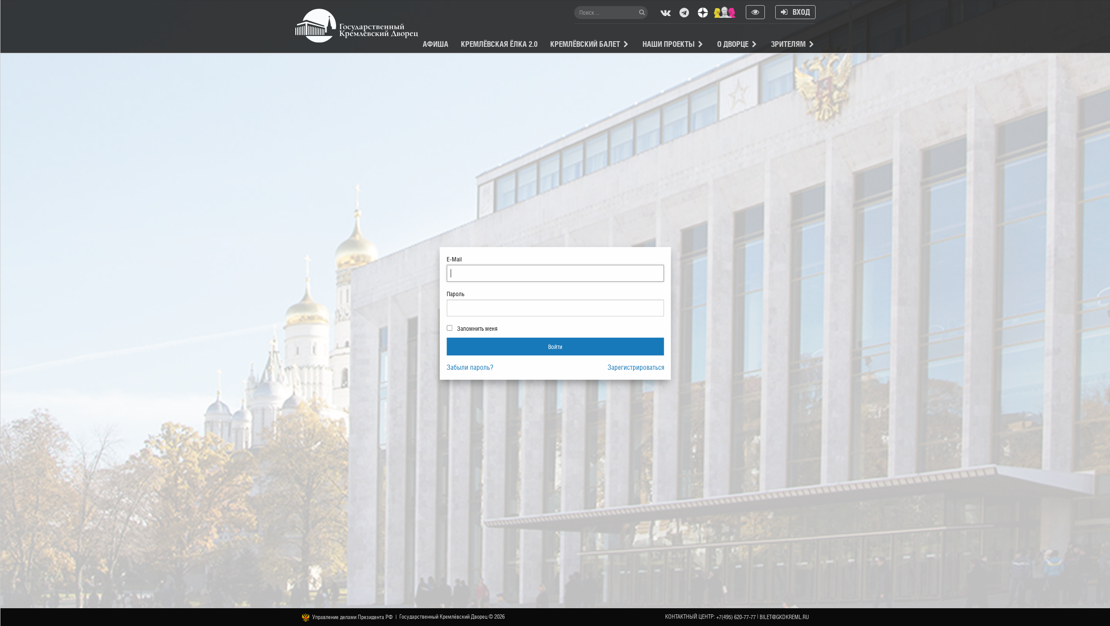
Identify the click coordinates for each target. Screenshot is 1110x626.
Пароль (455, 293)
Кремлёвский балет (585, 44)
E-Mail (454, 259)
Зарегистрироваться (635, 367)
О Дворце (732, 44)
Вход (798, 11)
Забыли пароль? (470, 367)
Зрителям (788, 44)
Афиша (435, 44)
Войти (555, 346)
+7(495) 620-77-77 (736, 617)
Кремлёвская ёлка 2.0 (499, 44)
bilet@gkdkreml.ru (784, 617)
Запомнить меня (476, 328)
